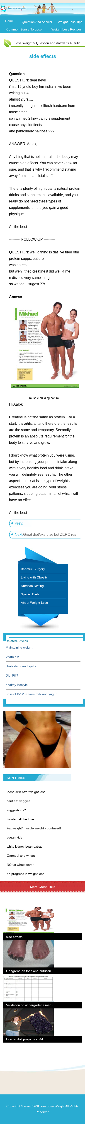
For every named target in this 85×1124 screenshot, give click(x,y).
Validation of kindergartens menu (29, 1005)
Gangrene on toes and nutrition (28, 971)
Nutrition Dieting (32, 586)
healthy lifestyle (17, 685)
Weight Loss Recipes (66, 29)
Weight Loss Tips (70, 22)
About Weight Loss (34, 602)
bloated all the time (20, 819)
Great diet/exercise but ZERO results (52, 534)
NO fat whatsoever (20, 864)
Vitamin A (12, 657)
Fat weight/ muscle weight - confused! (34, 828)
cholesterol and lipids (21, 666)
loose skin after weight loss (26, 792)
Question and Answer (37, 22)
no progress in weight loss (25, 874)
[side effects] (28, 909)
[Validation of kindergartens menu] (28, 977)
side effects (14, 937)
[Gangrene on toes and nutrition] (28, 943)
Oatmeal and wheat (21, 855)
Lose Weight (23, 43)
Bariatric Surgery (33, 569)
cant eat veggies (18, 801)
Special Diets (30, 594)
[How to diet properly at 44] (28, 1011)
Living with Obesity (34, 577)
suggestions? (16, 810)
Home (9, 21)
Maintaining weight (19, 647)
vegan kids (14, 837)
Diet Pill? (12, 675)
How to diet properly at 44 (24, 1039)
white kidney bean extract (25, 846)
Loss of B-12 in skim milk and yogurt (32, 694)
